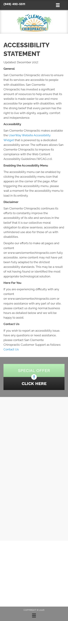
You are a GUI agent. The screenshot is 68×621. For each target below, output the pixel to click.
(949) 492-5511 (14, 4)
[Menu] (34, 615)
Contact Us (11, 349)
